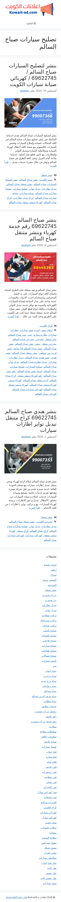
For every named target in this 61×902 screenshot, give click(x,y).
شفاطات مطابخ (48, 731)
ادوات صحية (50, 564)
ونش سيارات (50, 883)
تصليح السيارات (34, 366)
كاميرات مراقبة (49, 802)
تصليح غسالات (49, 655)
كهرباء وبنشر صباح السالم (43, 384)
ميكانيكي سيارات (48, 858)
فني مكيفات (50, 797)
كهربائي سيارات (33, 535)
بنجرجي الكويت (44, 521)
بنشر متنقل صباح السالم (19, 184)
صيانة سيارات (27, 193)
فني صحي (51, 782)
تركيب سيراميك (48, 620)
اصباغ (54, 574)
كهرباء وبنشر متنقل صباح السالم (25, 202)
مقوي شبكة (50, 847)
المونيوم (52, 585)
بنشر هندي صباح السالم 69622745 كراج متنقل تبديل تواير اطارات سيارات (31, 420)
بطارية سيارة (40, 334)
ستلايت (53, 726)
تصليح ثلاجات (50, 640)
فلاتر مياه (52, 761)
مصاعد (53, 832)
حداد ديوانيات (49, 686)
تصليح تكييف (50, 630)
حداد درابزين (50, 676)
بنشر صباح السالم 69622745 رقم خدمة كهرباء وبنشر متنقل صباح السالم (33, 229)
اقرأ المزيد (13, 316)
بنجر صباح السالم (17, 334)
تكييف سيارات (49, 660)
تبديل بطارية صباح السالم (34, 362)
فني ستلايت (50, 777)
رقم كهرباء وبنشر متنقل (29, 375)
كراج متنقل (22, 530)
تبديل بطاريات (49, 188)
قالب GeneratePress (16, 897)
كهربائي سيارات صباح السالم (27, 389)
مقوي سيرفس (49, 842)
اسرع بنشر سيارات (30, 330)
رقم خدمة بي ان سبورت (44, 721)
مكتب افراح (50, 852)
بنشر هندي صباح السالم (37, 357)
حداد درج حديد (49, 681)
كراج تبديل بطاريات (23, 197)
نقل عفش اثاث (48, 878)
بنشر (37, 343)
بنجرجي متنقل (49, 343)
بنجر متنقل (51, 339)
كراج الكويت (46, 325)
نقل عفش (51, 873)
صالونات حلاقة (49, 736)
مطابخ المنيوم (49, 837)
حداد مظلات (50, 701)
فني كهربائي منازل (47, 792)
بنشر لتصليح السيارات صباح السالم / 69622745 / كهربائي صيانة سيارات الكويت (33, 74)
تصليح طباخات (49, 650)
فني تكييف (51, 767)
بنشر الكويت (46, 179)
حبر (55, 665)
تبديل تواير (34, 188)
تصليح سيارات (20, 188)
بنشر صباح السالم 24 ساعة (28, 348)
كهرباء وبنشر (15, 380)
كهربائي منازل (49, 817)
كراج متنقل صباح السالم (35, 380)
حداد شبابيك (50, 691)
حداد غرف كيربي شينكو (44, 696)
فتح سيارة (51, 756)
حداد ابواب (51, 670)
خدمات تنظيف (49, 706)
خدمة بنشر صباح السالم (29, 371)
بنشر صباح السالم (28, 179)
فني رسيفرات (49, 772)
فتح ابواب (51, 751)
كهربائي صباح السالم (46, 393)
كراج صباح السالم (39, 530)
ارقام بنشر (47, 330)
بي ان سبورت (49, 595)
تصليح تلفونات (49, 635)
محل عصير (51, 822)
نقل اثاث (52, 868)
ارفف (54, 569)
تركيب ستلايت (49, 615)
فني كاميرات (50, 787)
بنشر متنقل (47, 175)
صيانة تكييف (50, 741)
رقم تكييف (51, 716)
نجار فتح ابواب (49, 863)
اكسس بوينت (49, 579)
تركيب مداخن (49, 625)
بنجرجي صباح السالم (23, 339)
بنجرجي (40, 339)
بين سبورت (51, 600)
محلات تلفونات (49, 827)
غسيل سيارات (49, 746)
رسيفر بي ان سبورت (46, 711)
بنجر (30, 334)
